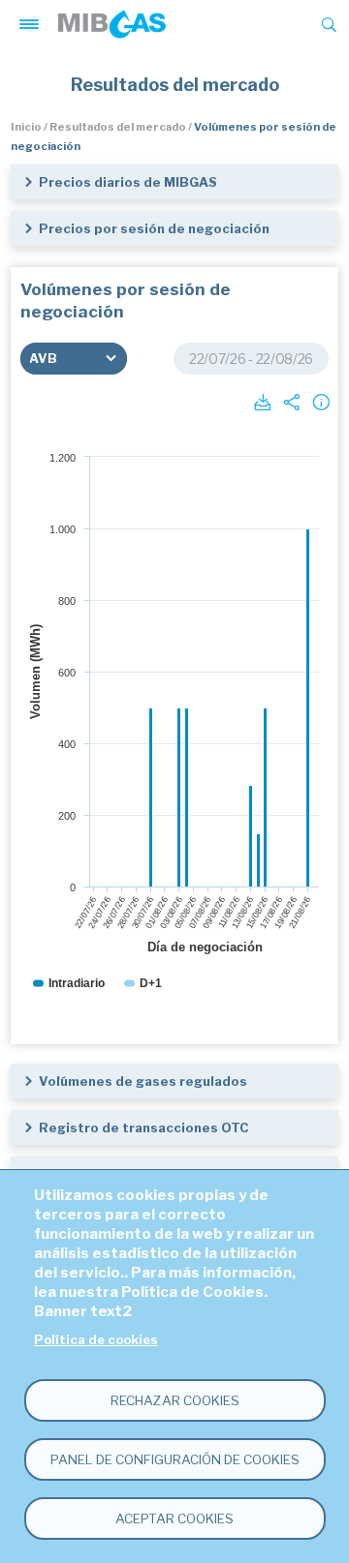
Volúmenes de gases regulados (143, 1081)
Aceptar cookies (174, 1518)
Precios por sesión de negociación (154, 228)
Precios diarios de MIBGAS (128, 182)
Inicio (26, 127)
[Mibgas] (112, 24)
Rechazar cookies (175, 1400)
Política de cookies (96, 1340)
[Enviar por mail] (290, 400)
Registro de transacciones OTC (144, 1127)
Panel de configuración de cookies (175, 1459)
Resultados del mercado (117, 127)
